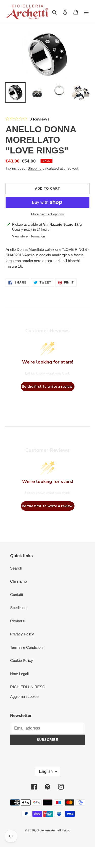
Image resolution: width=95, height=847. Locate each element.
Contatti (16, 594)
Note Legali (19, 674)
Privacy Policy (22, 634)
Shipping (35, 168)
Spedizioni (18, 608)
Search (16, 568)
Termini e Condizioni (26, 647)
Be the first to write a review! (47, 386)
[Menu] (86, 12)
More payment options (47, 214)
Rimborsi (17, 621)
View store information (28, 236)
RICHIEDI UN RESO (27, 687)
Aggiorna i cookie (24, 696)
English (46, 771)
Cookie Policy (21, 660)
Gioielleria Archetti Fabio (53, 830)
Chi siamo (18, 581)
